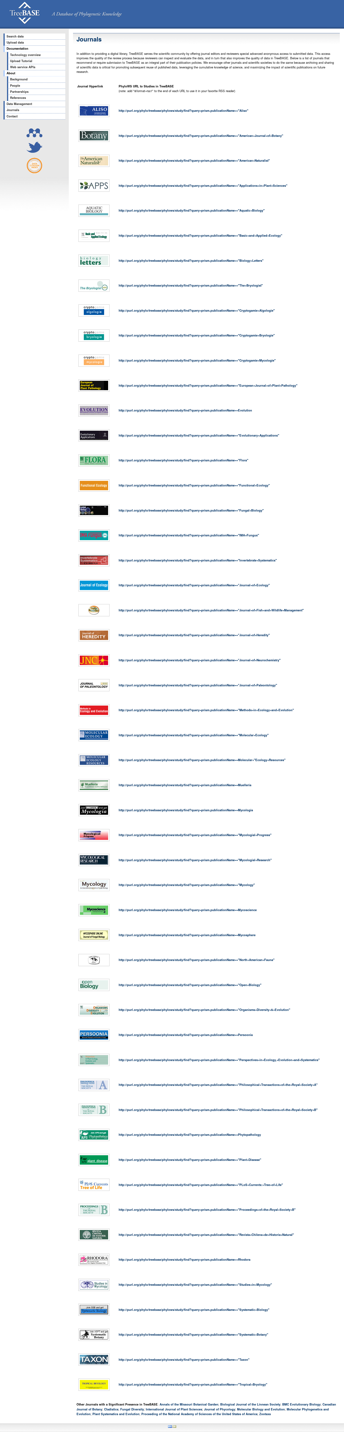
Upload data (15, 42)
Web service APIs (22, 67)
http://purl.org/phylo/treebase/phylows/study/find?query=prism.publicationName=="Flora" (183, 460)
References (18, 98)
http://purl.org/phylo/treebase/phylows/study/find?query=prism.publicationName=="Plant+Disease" (190, 1160)
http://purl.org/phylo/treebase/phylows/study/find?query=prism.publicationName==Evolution (185, 410)
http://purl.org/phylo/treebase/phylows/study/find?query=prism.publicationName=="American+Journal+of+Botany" (201, 136)
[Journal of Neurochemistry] (94, 666)
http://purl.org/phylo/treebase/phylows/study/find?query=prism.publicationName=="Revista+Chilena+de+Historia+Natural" (206, 1235)
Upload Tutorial (21, 61)
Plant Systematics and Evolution (115, 1414)
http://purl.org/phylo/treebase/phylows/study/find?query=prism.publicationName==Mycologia (186, 810)
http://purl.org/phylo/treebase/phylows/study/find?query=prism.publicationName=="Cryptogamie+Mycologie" (197, 360)
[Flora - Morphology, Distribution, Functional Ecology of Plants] (94, 466)
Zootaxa (265, 1414)
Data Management (19, 104)
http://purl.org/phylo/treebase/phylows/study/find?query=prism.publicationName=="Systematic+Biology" (194, 1310)
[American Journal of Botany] (94, 142)
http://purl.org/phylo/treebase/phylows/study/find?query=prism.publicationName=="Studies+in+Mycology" (195, 1284)
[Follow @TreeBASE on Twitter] (34, 151)
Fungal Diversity (132, 1409)
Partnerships (19, 92)
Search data (15, 36)
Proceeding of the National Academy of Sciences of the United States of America (199, 1414)
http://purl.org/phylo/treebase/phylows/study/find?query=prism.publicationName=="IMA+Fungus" (189, 535)
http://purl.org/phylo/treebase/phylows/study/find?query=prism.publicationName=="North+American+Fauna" (196, 960)
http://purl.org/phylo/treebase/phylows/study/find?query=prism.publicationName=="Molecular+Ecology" (194, 735)
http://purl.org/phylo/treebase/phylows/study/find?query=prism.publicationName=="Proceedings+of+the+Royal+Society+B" (207, 1210)
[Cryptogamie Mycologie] (94, 367)
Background (19, 79)
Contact (12, 116)
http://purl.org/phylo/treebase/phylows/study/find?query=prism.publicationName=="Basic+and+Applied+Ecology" (200, 235)
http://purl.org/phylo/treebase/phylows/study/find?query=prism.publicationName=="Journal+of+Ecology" (194, 585)
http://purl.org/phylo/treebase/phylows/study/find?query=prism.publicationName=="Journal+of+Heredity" (194, 635)
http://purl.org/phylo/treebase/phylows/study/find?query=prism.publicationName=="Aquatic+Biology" (192, 210)
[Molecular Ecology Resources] (94, 766)
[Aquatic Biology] (94, 217)
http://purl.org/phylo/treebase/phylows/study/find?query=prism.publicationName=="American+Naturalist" (194, 160)
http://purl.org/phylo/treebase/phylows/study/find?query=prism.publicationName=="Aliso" (183, 110)
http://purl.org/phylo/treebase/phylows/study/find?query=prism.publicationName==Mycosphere (187, 935)
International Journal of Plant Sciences (174, 1409)
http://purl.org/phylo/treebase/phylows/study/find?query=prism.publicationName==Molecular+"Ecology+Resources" (202, 760)
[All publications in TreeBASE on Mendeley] (34, 136)
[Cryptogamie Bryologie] (94, 342)
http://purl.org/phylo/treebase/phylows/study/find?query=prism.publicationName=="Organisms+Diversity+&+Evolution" (204, 1010)
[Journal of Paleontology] (94, 691)
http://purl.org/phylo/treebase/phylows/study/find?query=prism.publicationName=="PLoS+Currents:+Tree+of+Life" (201, 1185)
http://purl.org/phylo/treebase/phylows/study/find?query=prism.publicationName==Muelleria (185, 785)
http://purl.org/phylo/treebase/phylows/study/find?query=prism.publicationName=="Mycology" (187, 885)
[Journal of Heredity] (94, 641)
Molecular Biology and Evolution (261, 1409)
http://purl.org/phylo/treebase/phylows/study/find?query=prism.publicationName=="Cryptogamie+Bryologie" (197, 335)
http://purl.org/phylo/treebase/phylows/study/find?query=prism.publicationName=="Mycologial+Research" (195, 860)
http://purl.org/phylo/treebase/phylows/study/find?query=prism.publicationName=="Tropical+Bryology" (193, 1384)
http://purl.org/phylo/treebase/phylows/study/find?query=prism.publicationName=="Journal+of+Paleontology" (198, 685)
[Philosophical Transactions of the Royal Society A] (94, 1091)
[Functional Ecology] (94, 492)
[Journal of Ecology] (94, 591)
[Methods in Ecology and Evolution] (94, 716)
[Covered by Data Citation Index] (34, 172)
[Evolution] (94, 417)
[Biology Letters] (94, 267)
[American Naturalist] (94, 167)
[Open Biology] (94, 991)
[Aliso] (94, 117)
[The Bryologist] (94, 292)
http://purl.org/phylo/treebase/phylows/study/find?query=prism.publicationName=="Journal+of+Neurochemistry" (200, 660)
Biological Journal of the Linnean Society (250, 1404)
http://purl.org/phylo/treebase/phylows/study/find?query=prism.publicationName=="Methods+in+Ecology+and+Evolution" (206, 710)
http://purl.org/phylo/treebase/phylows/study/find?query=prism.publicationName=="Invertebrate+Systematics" (198, 560)
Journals (13, 110)
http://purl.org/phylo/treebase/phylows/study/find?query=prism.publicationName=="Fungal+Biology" (191, 510)
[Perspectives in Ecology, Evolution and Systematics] (94, 1066)
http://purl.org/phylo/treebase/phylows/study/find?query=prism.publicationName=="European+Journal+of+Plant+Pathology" (208, 385)
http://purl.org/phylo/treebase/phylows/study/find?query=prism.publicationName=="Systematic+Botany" (193, 1334)
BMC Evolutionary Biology (301, 1404)
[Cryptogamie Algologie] (94, 316)
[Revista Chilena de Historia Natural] (94, 1241)
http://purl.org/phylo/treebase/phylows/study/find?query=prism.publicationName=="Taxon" (184, 1359)
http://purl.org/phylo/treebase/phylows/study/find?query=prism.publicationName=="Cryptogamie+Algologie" (197, 310)
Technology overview (25, 55)
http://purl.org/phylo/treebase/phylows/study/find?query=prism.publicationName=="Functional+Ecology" (194, 485)
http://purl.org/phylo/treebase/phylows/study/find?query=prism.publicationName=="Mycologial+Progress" (195, 835)
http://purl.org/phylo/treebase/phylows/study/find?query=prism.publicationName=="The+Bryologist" (191, 285)
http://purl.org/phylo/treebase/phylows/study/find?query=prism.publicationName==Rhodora (184, 1259)
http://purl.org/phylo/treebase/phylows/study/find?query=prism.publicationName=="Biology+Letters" (191, 260)
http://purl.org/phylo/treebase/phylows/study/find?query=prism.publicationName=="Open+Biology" (190, 985)
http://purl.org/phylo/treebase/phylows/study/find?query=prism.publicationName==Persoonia (186, 1035)
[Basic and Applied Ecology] (94, 242)
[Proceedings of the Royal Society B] (94, 1216)
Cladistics (111, 1409)
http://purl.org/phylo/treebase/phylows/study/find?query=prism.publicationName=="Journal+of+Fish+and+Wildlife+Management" (211, 610)
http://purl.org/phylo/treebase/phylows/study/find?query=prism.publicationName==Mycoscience (188, 910)
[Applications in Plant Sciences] (94, 192)
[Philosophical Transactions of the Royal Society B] (94, 1116)
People (15, 85)
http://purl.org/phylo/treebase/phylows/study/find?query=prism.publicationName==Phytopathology (190, 1135)
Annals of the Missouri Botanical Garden (189, 1404)
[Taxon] (94, 1366)
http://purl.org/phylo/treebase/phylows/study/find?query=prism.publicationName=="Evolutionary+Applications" (199, 435)
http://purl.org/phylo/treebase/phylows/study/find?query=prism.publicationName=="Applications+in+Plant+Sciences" (203, 185)
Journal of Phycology (219, 1409)
